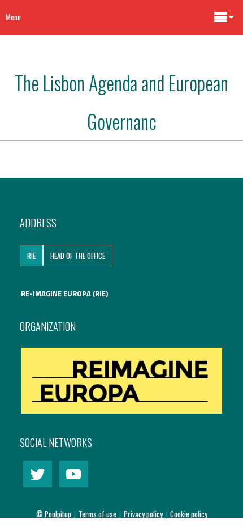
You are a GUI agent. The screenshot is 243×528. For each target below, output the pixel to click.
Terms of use (98, 514)
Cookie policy (188, 514)
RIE (31, 255)
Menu (13, 17)
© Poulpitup (53, 514)
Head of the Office (77, 255)
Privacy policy (144, 514)
